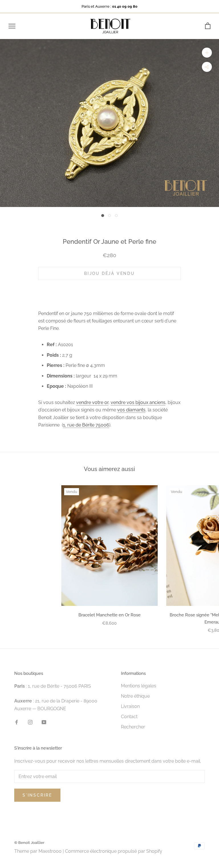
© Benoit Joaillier (29, 842)
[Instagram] (30, 722)
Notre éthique (135, 696)
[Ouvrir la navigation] (12, 26)
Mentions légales (138, 686)
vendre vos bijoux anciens (138, 402)
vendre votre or (92, 402)
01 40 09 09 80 (124, 6)
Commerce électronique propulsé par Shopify (113, 851)
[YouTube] (44, 722)
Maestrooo (50, 851)
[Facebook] (16, 722)
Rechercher (133, 727)
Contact (129, 716)
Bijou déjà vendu (109, 273)
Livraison (130, 706)
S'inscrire (37, 795)
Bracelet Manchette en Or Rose (109, 615)
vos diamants (131, 410)
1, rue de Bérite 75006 (86, 425)
